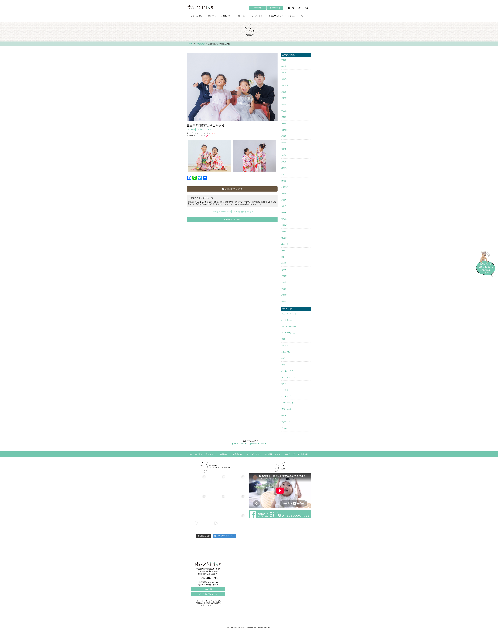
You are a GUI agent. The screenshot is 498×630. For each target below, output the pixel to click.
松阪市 (283, 263)
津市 (283, 251)
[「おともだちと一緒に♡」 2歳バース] (216, 504)
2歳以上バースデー (288, 326)
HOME (190, 44)
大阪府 (283, 155)
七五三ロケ (285, 390)
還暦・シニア (286, 409)
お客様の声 (241, 16)
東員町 (283, 200)
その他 (283, 270)
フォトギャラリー (257, 16)
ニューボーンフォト (289, 314)
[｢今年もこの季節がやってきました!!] (216, 523)
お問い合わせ (275, 8)
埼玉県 (283, 111)
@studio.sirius (239, 443)
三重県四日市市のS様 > (243, 212)
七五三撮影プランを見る (233, 189)
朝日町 (283, 212)
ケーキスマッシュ (288, 333)
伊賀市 (283, 289)
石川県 (283, 232)
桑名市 (283, 162)
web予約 (257, 8)
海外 (283, 257)
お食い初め (285, 352)
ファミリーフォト (288, 403)
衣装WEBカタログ (276, 16)
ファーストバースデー (289, 377)
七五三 (208, 129)
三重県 (200, 129)
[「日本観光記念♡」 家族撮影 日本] (235, 484)
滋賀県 (283, 193)
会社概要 (268, 454)
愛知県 (283, 143)
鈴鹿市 (283, 136)
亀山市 (283, 238)
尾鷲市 (283, 98)
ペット (283, 415)
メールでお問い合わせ (208, 594)
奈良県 (283, 206)
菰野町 (283, 149)
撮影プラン (212, 16)
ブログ (302, 16)
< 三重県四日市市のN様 (221, 212)
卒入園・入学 (286, 396)
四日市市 (191, 129)
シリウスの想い (196, 16)
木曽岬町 (284, 187)
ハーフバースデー (288, 371)
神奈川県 (284, 244)
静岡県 (283, 181)
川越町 (283, 225)
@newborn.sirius (257, 443)
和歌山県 (284, 85)
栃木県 (283, 66)
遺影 (283, 339)
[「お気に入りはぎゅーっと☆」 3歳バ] (196, 504)
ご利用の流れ (226, 16)
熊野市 (283, 301)
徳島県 (283, 219)
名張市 (283, 295)
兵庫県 (283, 79)
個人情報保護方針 (300, 454)
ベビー (283, 358)
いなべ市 (284, 174)
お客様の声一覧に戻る (232, 219)
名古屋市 (284, 130)
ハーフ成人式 (286, 320)
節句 (283, 365)
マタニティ (285, 422)
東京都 (283, 73)
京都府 (283, 60)
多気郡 (283, 104)
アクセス (291, 16)
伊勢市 (283, 276)
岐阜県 (283, 168)
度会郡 (283, 92)
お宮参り (284, 346)
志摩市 (283, 282)
